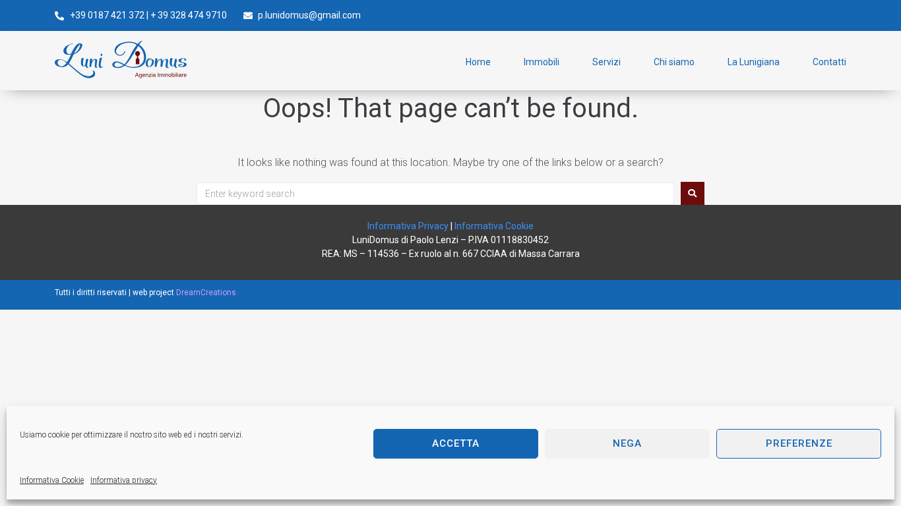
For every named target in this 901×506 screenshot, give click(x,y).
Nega (627, 443)
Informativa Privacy (408, 226)
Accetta (456, 443)
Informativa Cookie (52, 480)
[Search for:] (435, 194)
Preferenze (799, 443)
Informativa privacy (123, 480)
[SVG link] (121, 59)
